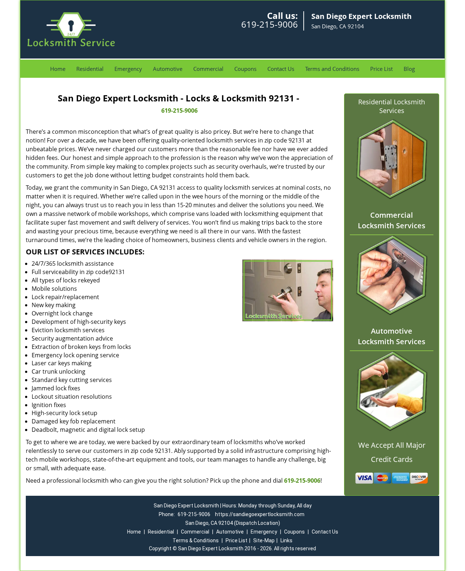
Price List (381, 68)
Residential (90, 68)
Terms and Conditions (332, 68)
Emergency (128, 68)
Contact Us (280, 68)
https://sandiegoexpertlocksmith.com (259, 514)
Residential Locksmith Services (391, 106)
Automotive (167, 68)
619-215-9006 (269, 24)
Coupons (245, 68)
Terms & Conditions (196, 540)
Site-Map (264, 540)
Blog (409, 68)
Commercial (208, 68)
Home (57, 68)
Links (286, 540)
